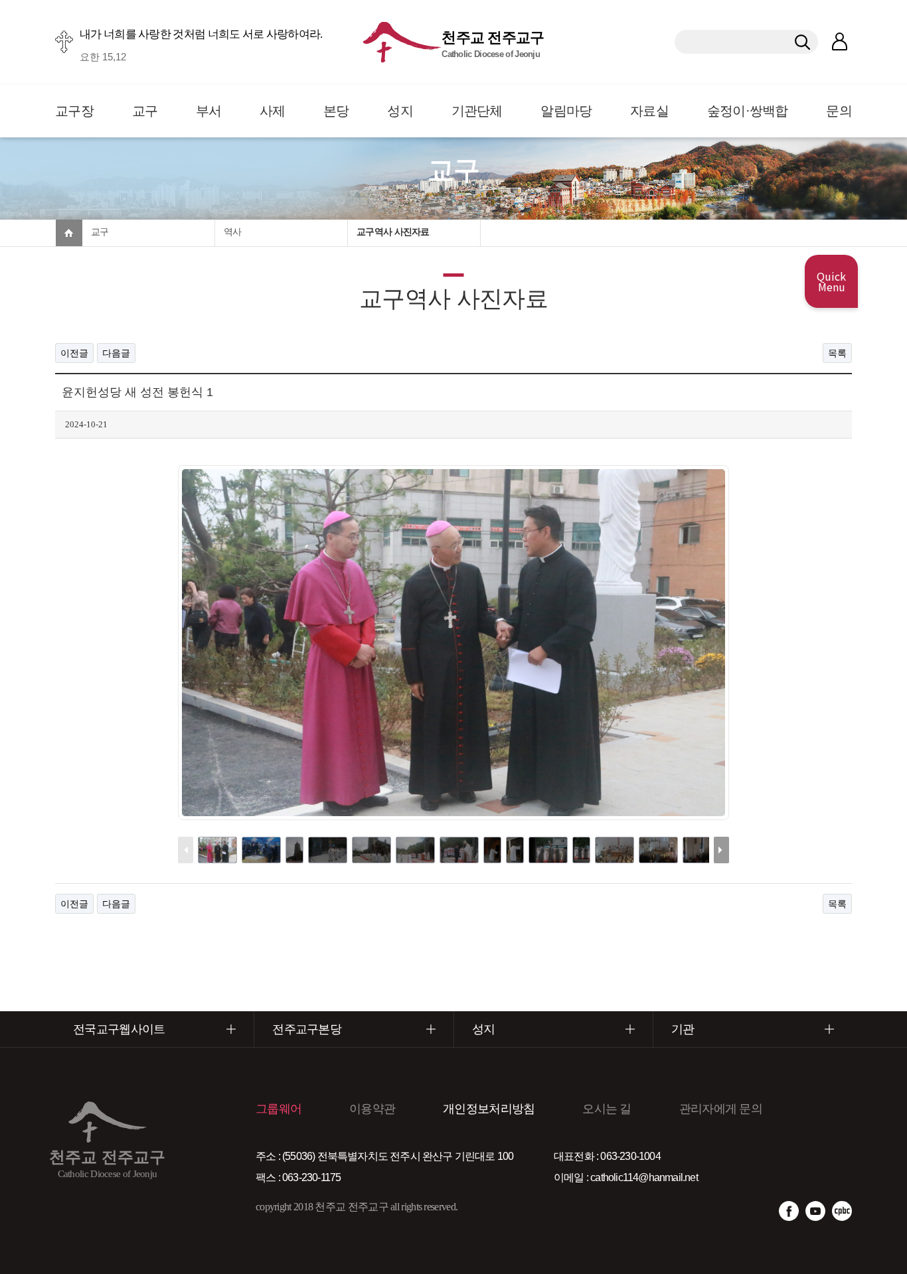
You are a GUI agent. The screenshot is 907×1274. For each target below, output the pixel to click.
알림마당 (566, 110)
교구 (145, 110)
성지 (400, 110)
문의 (839, 110)
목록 (837, 353)
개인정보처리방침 (489, 1108)
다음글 (116, 353)
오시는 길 (606, 1108)
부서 (209, 110)
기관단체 (477, 110)
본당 (336, 110)
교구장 (74, 110)
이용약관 (372, 1108)
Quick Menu (831, 281)
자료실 (649, 110)
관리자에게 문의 (720, 1108)
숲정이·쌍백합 (747, 110)
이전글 (74, 353)
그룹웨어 (278, 1108)
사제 (273, 110)
